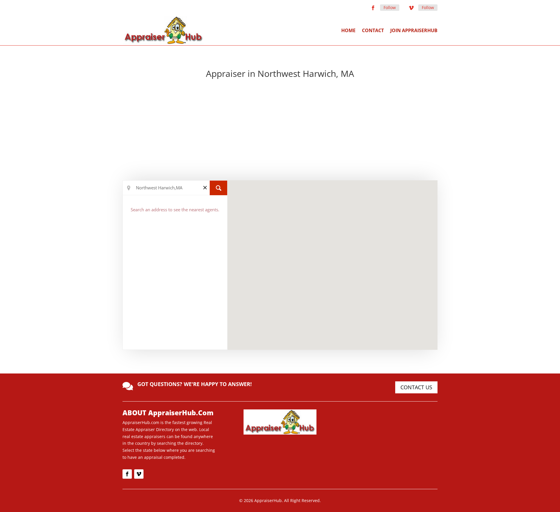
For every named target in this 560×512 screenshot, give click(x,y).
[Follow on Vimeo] (411, 8)
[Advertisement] (280, 131)
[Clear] (205, 187)
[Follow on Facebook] (373, 8)
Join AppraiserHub (414, 30)
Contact (373, 30)
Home (348, 30)
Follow (390, 7)
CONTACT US (416, 387)
